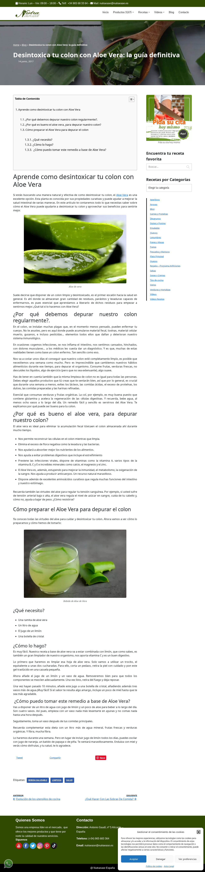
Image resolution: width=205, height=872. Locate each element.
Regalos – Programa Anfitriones (165, 265)
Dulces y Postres (158, 223)
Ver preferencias (188, 859)
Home (16, 44)
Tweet (19, 757)
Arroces (153, 204)
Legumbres (155, 237)
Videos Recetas (157, 299)
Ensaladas (155, 228)
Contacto (184, 12)
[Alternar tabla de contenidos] (130, 99)
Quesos (153, 261)
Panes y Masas (157, 242)
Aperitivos (155, 199)
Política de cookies (154, 866)
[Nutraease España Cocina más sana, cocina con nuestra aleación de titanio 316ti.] (28, 13)
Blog (171, 12)
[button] (198, 831)
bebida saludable (37, 780)
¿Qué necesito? (42, 140)
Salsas (153, 270)
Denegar (160, 859)
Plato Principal (157, 256)
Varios (153, 284)
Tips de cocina (156, 280)
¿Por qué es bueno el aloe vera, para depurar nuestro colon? (63, 124)
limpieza (56, 780)
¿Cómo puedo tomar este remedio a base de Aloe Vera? (69, 150)
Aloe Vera (122, 195)
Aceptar (134, 859)
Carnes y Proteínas (159, 213)
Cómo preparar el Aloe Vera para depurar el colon (56, 130)
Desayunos (155, 218)
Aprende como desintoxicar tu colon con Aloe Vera (49, 109)
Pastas (153, 246)
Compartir (55, 757)
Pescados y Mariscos (160, 251)
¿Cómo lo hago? (43, 144)
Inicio (105, 12)
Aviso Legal (169, 866)
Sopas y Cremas (157, 275)
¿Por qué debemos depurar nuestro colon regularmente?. (61, 119)
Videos (153, 294)
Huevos (153, 232)
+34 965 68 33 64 (78, 3)
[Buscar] (188, 166)
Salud (69, 780)
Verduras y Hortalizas (160, 289)
